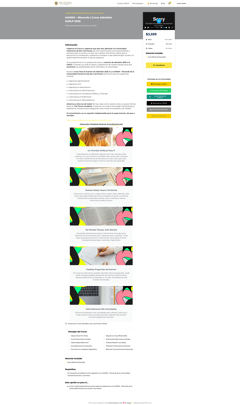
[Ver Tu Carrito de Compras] (169, 3)
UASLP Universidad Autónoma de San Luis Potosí (84, 13)
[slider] (151, 27)
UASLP (104, 324)
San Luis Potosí (95, 324)
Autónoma (72, 324)
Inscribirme (160, 65)
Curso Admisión (83, 324)
